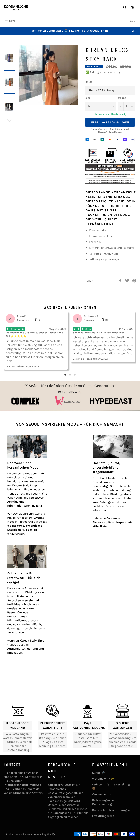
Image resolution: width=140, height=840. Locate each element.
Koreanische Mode (22, 834)
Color (88, 82)
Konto (133, 21)
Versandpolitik (101, 794)
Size (87, 98)
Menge (122, 98)
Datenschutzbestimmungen (111, 810)
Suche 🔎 (98, 772)
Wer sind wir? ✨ (103, 778)
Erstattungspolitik (104, 816)
